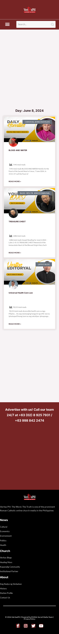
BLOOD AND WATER (18, 150)
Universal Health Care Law (21, 293)
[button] (7, 24)
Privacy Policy (29, 619)
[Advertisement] (29, 76)
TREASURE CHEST (17, 221)
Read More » (15, 181)
